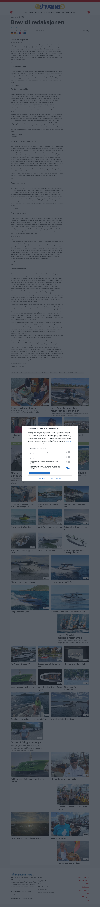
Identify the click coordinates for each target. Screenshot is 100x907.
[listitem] (50, 448)
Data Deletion (42, 478)
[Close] (75, 428)
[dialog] (50, 453)
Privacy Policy (58, 478)
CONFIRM (39, 473)
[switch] (68, 452)
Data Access (50, 478)
